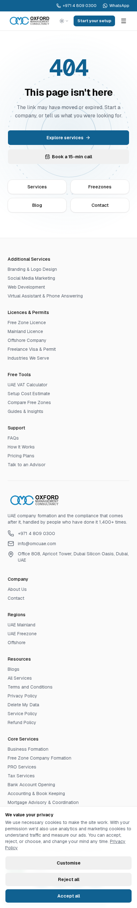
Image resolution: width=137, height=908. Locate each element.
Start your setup (94, 20)
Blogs (13, 669)
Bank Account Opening (31, 784)
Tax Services (21, 776)
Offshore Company (27, 340)
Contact (100, 205)
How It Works (21, 447)
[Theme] (64, 20)
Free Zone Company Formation (39, 758)
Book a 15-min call (72, 157)
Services (37, 187)
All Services (20, 678)
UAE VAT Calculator (27, 385)
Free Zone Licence (27, 322)
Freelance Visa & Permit (32, 349)
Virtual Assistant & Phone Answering (45, 296)
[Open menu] (123, 21)
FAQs (13, 438)
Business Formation (28, 749)
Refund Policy (22, 722)
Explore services (65, 137)
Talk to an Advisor (27, 464)
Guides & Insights (25, 411)
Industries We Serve (28, 358)
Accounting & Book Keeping (36, 793)
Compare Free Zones (29, 402)
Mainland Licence (25, 331)
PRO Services (22, 767)
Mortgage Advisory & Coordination (43, 802)
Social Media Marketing (31, 278)
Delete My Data (23, 705)
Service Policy (22, 713)
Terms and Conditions (30, 687)
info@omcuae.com (37, 543)
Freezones (100, 187)
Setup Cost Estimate (29, 393)
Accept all (68, 896)
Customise (69, 863)
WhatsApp (119, 5)
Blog (37, 205)
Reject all (68, 879)
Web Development (26, 287)
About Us (17, 589)
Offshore (16, 642)
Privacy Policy (22, 696)
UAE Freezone (22, 634)
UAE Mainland (21, 625)
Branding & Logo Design (32, 269)
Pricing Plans (21, 456)
